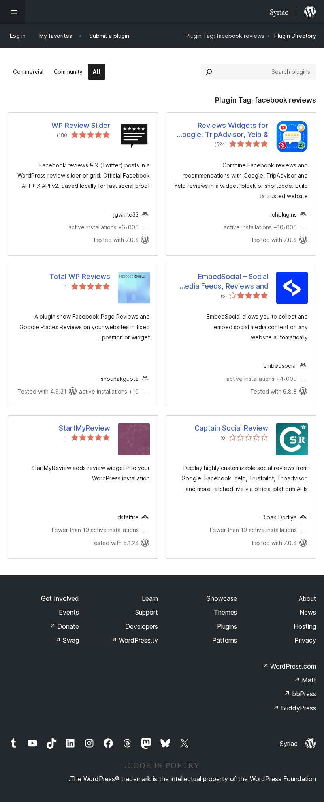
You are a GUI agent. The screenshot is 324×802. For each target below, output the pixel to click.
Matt (305, 680)
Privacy (305, 640)
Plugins (227, 626)
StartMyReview (84, 428)
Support (146, 612)
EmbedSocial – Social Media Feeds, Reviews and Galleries (223, 281)
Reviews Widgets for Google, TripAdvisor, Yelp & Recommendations (222, 130)
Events (69, 612)
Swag (67, 640)
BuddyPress (294, 708)
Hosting (305, 626)
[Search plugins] (209, 72)
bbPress (300, 694)
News (308, 612)
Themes (225, 612)
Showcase (222, 598)
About (307, 598)
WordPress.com (289, 666)
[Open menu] (12, 12)
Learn (150, 598)
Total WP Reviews (79, 276)
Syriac (289, 744)
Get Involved (60, 598)
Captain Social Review (231, 428)
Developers (141, 626)
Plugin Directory (295, 35)
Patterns (224, 640)
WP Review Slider (80, 125)
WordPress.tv (134, 640)
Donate (64, 626)
